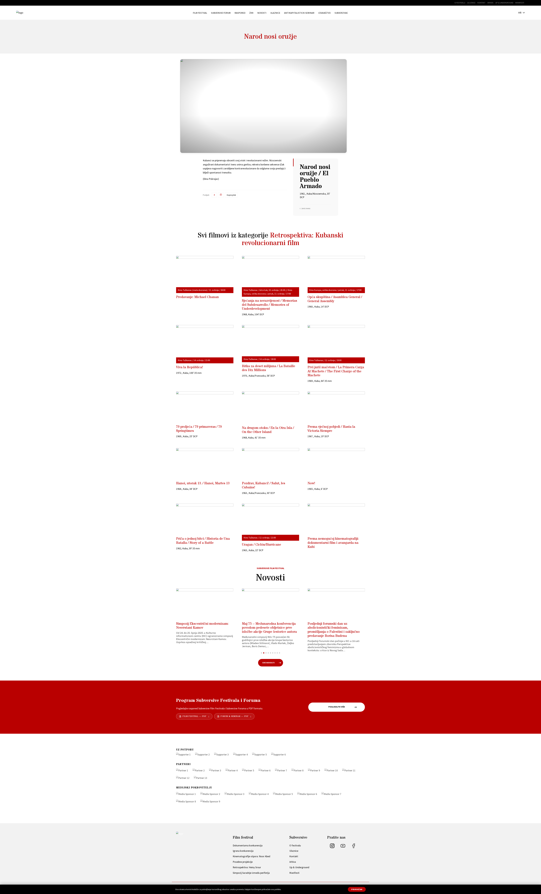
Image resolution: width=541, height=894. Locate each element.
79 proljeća (199, 429)
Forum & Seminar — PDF (234, 716)
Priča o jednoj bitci (203, 540)
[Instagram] (332, 847)
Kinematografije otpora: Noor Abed (251, 856)
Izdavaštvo (324, 13)
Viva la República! (189, 367)
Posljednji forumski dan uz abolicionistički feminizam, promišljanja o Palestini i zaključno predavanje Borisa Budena (268, 629)
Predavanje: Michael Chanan (197, 297)
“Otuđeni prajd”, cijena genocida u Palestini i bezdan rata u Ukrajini (333, 625)
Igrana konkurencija (243, 850)
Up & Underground (504, 2)
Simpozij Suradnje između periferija (251, 872)
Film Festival (200, 13)
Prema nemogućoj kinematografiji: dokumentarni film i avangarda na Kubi (333, 542)
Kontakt (481, 2)
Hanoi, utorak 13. (203, 483)
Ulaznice (471, 2)
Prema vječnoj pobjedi (331, 429)
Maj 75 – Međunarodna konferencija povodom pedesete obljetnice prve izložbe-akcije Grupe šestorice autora (203, 627)
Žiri (251, 13)
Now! (311, 483)
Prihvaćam (356, 889)
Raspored (240, 13)
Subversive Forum (221, 13)
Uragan (261, 544)
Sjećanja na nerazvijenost (269, 304)
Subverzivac (341, 13)
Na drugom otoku (268, 430)
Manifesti (519, 2)
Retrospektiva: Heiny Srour (247, 867)
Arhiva (490, 2)
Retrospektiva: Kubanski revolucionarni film (292, 239)
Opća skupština (335, 299)
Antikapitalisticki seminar (299, 13)
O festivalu (459, 2)
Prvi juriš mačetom (336, 371)
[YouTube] (343, 847)
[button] (261, 652)
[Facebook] (354, 847)
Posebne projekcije (243, 861)
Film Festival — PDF (194, 716)
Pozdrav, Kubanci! (263, 485)
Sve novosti (268, 662)
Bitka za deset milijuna (268, 368)
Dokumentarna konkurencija (247, 845)
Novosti (261, 13)
